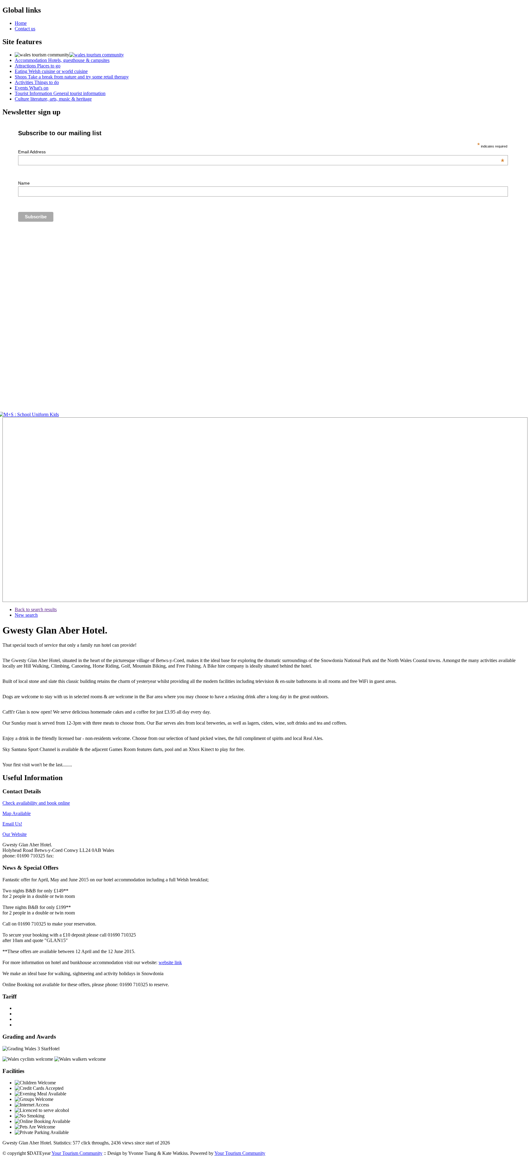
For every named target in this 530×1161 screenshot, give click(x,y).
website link (170, 962)
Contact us (25, 28)
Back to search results (36, 609)
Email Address (261, 151)
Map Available (16, 813)
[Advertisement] (21, 510)
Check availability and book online (36, 803)
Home (21, 23)
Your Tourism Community (77, 1153)
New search (26, 615)
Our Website (14, 834)
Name (24, 183)
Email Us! (12, 823)
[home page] (96, 54)
